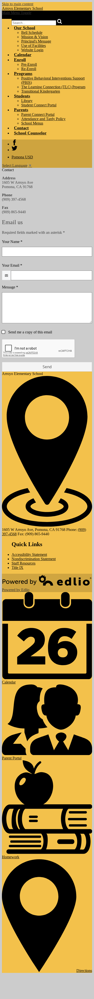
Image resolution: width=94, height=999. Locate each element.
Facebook (14, 142)
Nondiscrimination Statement (34, 559)
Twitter (14, 148)
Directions (84, 971)
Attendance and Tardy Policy (43, 119)
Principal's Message (36, 41)
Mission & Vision (34, 37)
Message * (10, 287)
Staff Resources (23, 563)
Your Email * (12, 265)
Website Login (32, 50)
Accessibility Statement (29, 554)
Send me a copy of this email (29, 332)
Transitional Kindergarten (40, 91)
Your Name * (12, 242)
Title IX (17, 568)
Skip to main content (17, 4)
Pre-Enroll (29, 64)
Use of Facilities (33, 46)
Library (27, 101)
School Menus (32, 123)
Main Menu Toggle (16, 13)
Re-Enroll (28, 69)
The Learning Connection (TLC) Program (53, 87)
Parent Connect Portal (37, 114)
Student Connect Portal (38, 105)
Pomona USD (22, 157)
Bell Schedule (31, 32)
